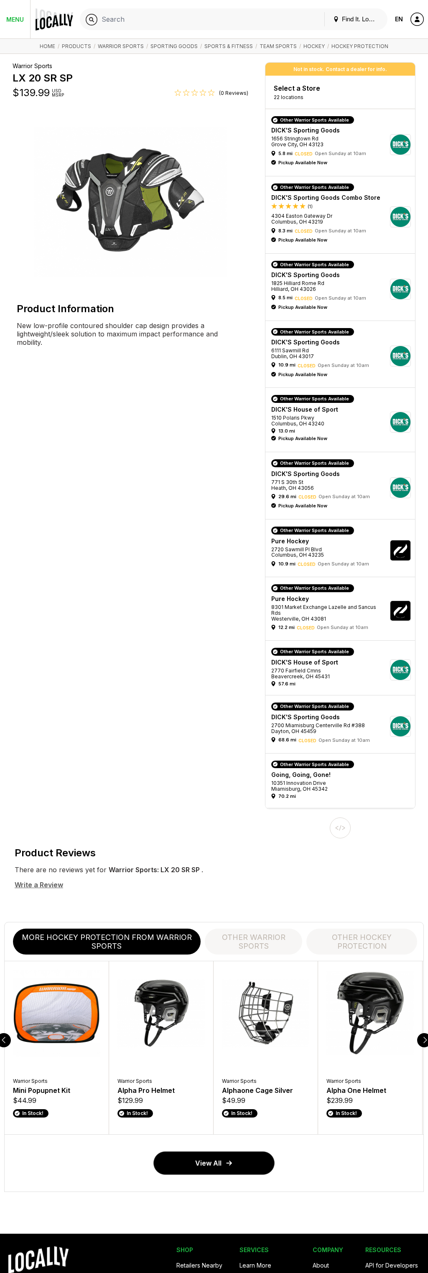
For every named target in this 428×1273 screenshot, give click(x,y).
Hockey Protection (359, 46)
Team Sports (278, 46)
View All (208, 1163)
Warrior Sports (121, 46)
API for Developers (391, 1265)
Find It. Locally (360, 19)
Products (76, 46)
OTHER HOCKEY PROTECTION (362, 941)
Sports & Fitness (228, 46)
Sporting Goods (174, 46)
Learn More (255, 1265)
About (321, 1265)
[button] (343, 144)
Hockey (314, 46)
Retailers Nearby (199, 1265)
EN (399, 19)
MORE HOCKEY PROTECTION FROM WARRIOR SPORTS (107, 941)
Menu (15, 19)
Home (47, 46)
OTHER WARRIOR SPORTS (253, 941)
